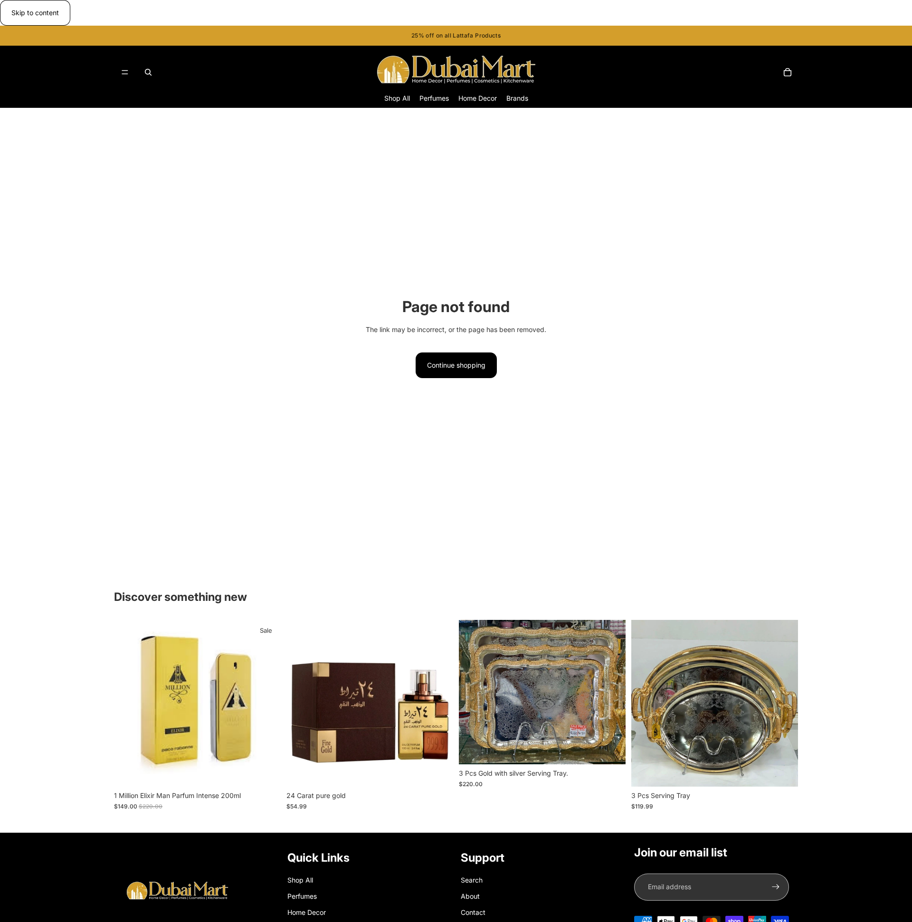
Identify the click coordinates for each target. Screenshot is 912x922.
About (470, 896)
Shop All (300, 880)
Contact (473, 912)
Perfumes (302, 896)
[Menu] (125, 72)
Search (472, 880)
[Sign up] (776, 887)
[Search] (148, 72)
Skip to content (35, 13)
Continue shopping (456, 365)
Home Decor (306, 912)
